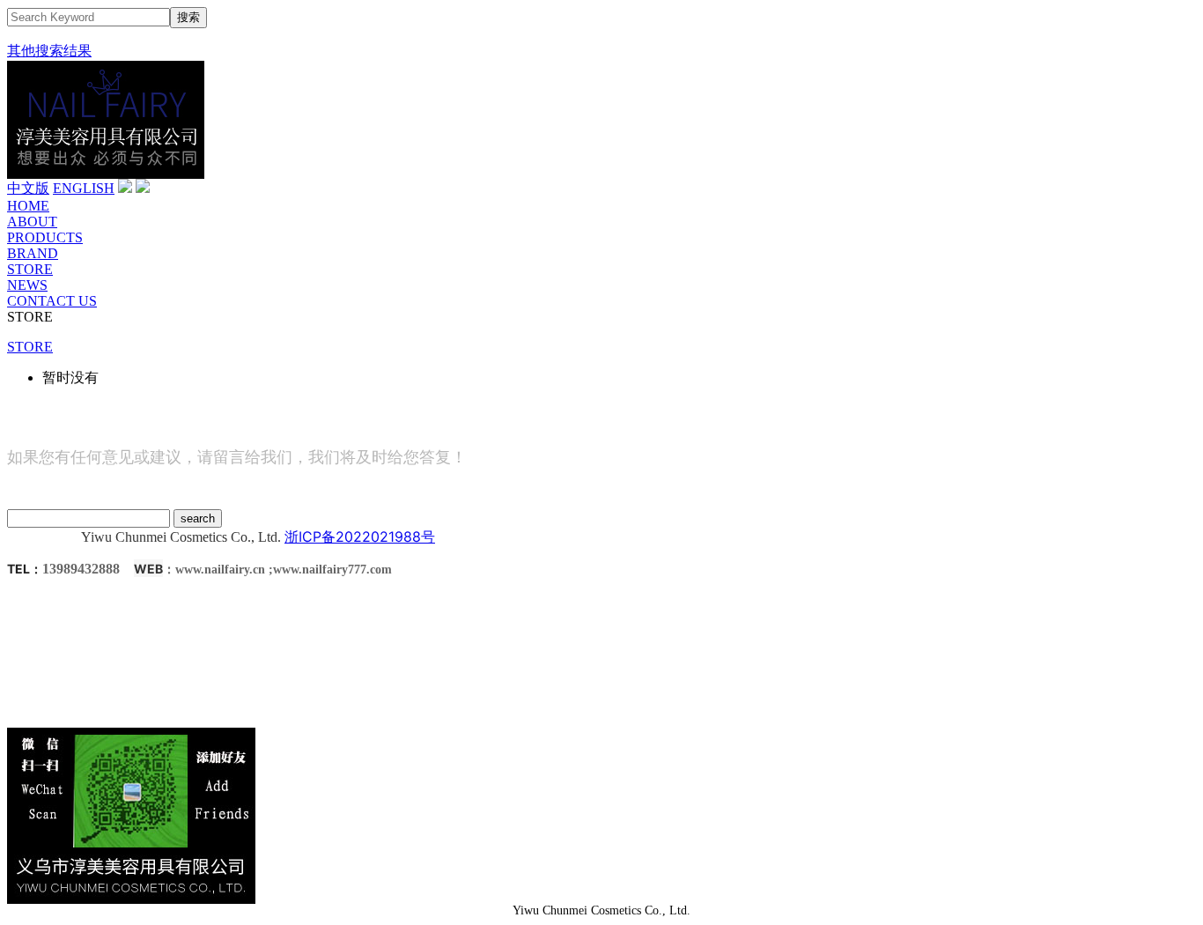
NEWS (27, 285)
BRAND (32, 253)
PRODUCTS (45, 237)
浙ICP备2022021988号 (359, 536)
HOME (28, 205)
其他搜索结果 (49, 50)
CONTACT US (52, 300)
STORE (30, 269)
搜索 (188, 17)
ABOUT (32, 221)
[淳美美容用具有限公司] (105, 173)
